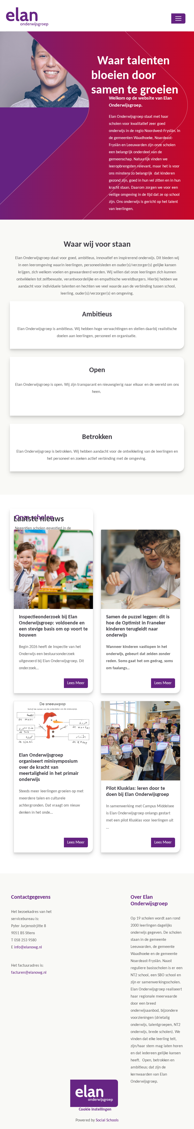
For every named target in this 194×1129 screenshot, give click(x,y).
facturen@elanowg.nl (28, 973)
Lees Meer (76, 683)
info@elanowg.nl (28, 947)
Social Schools (107, 1120)
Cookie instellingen (95, 1109)
